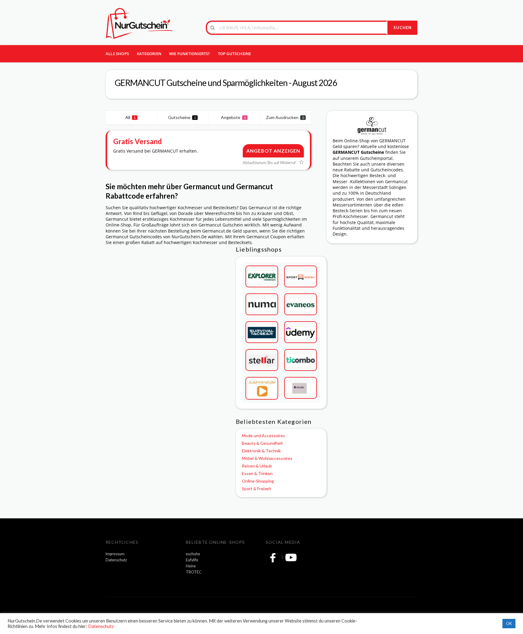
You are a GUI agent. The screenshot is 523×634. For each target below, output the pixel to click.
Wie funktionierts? (189, 53)
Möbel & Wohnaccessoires (267, 458)
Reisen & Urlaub (257, 465)
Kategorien (149, 53)
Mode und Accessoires (263, 435)
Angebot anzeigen (273, 151)
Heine (191, 566)
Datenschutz (116, 560)
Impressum (115, 554)
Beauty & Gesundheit (262, 443)
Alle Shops (117, 53)
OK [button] (509, 623)
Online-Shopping (258, 481)
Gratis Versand (137, 141)
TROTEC (194, 572)
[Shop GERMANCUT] (372, 125)
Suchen (402, 27)
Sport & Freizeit (256, 488)
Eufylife (192, 560)
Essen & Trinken (257, 473)
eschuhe (193, 554)
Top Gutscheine (234, 53)
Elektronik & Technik (261, 450)
